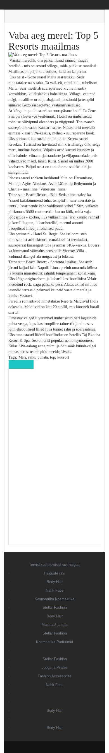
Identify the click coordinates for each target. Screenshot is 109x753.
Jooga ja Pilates (55, 667)
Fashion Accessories (55, 676)
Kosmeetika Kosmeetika (54, 599)
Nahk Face (54, 590)
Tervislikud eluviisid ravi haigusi (54, 565)
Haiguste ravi (54, 573)
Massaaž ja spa (54, 624)
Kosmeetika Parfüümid (54, 642)
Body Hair (55, 582)
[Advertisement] (54, 460)
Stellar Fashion (54, 607)
